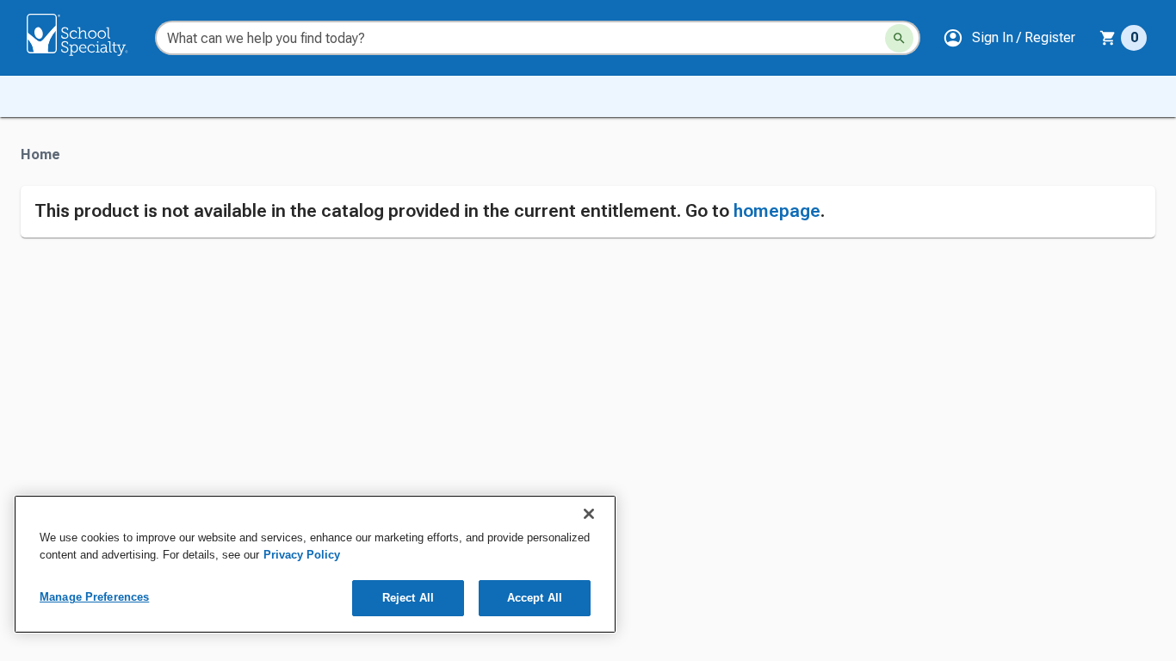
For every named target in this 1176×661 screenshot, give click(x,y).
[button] (1009, 38)
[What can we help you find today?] (899, 38)
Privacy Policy (301, 554)
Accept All (534, 597)
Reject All (408, 597)
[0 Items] (1108, 37)
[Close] (589, 514)
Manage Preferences (94, 596)
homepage (776, 211)
